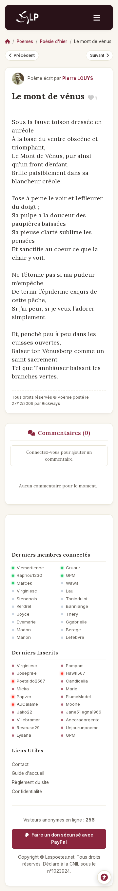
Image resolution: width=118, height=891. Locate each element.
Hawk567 (75, 673)
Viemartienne (30, 567)
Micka (23, 688)
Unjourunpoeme (82, 727)
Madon (24, 629)
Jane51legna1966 (83, 712)
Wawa (72, 583)
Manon (24, 637)
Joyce (23, 614)
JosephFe (27, 673)
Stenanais (27, 598)
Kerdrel (24, 606)
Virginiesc (27, 591)
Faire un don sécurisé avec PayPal (61, 838)
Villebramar (28, 719)
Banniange (77, 606)
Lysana (24, 735)
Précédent (24, 55)
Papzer (24, 696)
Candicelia (77, 681)
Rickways (51, 403)
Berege (73, 629)
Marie (71, 688)
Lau (69, 591)
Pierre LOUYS (77, 78)
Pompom (75, 665)
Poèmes (25, 41)
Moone (73, 704)
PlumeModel (78, 696)
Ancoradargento (83, 719)
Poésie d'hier (53, 41)
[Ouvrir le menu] (97, 17)
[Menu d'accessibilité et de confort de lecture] (104, 877)
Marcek (24, 583)
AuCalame (27, 704)
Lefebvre (75, 637)
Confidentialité (27, 791)
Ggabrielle (76, 622)
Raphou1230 (29, 575)
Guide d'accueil (28, 773)
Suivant (97, 55)
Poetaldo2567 (31, 681)
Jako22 (24, 712)
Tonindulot (77, 598)
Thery (72, 614)
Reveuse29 (28, 727)
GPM (70, 575)
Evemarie (26, 622)
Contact (20, 764)
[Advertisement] (59, 531)
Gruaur (73, 567)
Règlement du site (30, 782)
